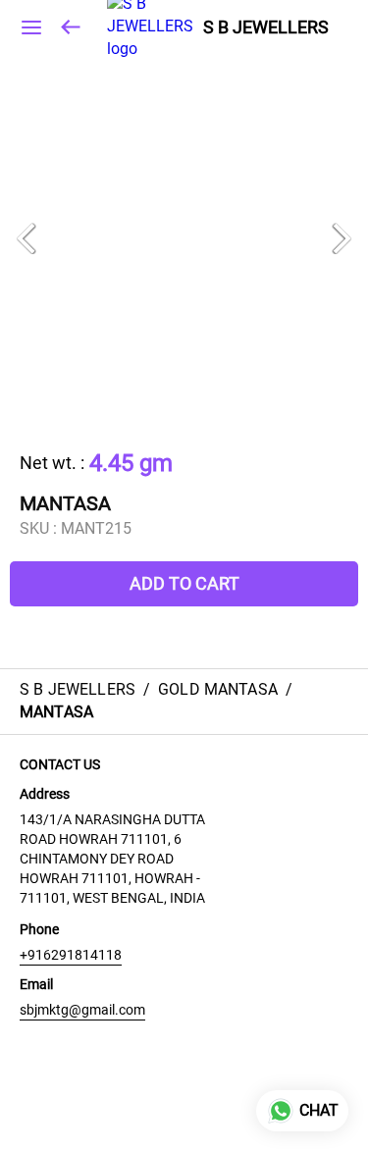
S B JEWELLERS (266, 27)
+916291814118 (71, 955)
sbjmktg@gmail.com (82, 1010)
